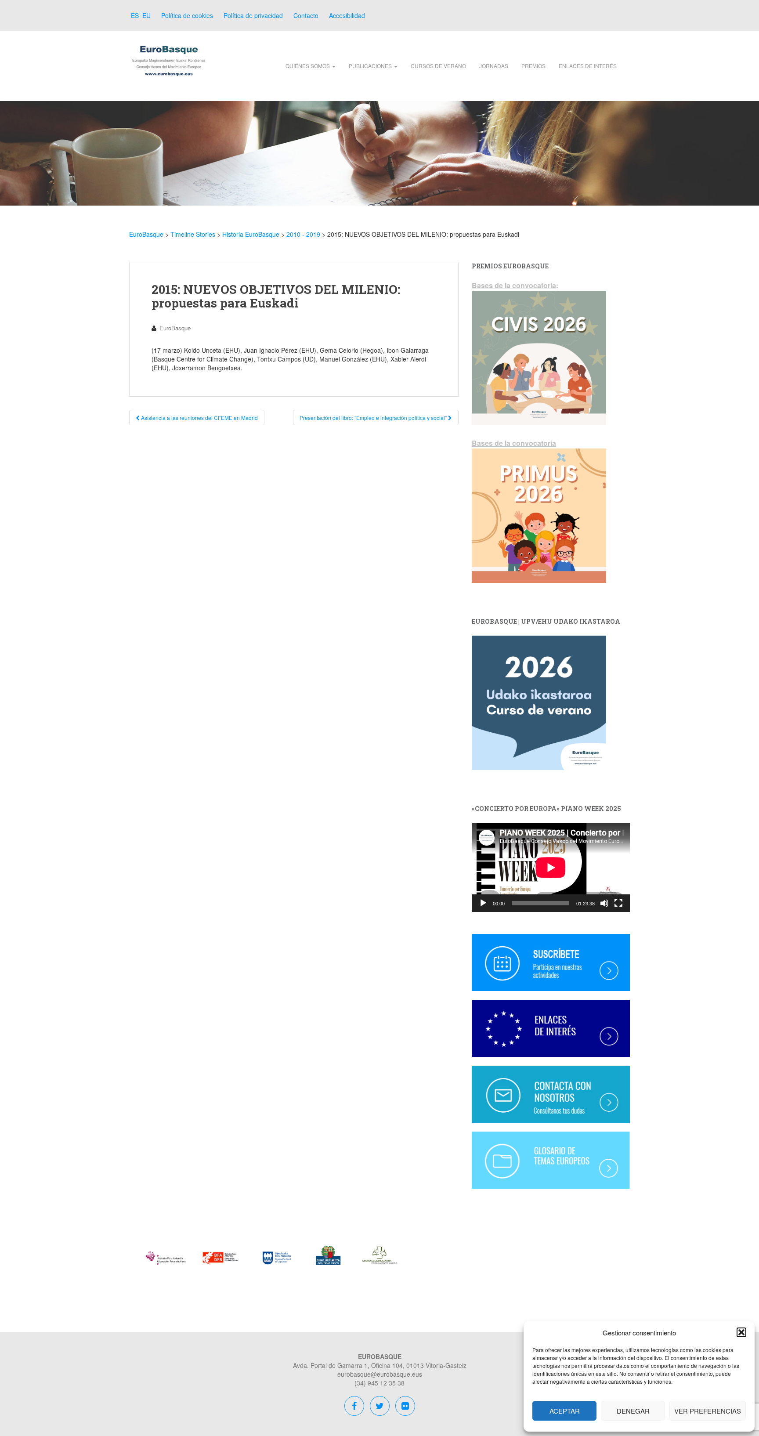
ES (134, 15)
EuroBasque (175, 328)
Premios (533, 65)
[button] (741, 1332)
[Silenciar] (604, 903)
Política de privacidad (253, 15)
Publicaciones (371, 65)
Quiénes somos (308, 65)
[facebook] (355, 1407)
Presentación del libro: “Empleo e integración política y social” (374, 417)
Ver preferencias (707, 1410)
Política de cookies (187, 15)
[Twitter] (380, 1407)
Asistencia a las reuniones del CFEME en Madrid (199, 417)
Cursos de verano (438, 65)
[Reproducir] (483, 903)
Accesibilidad (347, 15)
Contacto (305, 15)
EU (146, 15)
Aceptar (564, 1410)
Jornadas (493, 65)
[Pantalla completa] (618, 903)
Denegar (633, 1410)
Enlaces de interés (588, 65)
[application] (551, 867)
